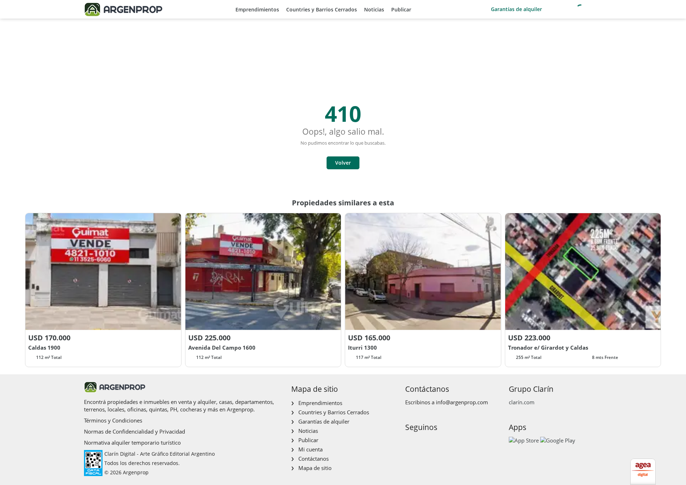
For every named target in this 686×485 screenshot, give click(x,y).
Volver (343, 162)
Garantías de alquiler (516, 9)
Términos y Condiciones (113, 420)
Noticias (374, 9)
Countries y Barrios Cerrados (321, 9)
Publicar (401, 9)
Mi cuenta (310, 449)
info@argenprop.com (462, 402)
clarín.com (522, 402)
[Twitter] (444, 442)
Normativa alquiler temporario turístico (132, 442)
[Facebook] (410, 442)
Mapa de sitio (315, 467)
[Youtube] (433, 442)
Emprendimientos (257, 9)
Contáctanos (313, 458)
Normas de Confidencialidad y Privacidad (134, 431)
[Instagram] (421, 442)
